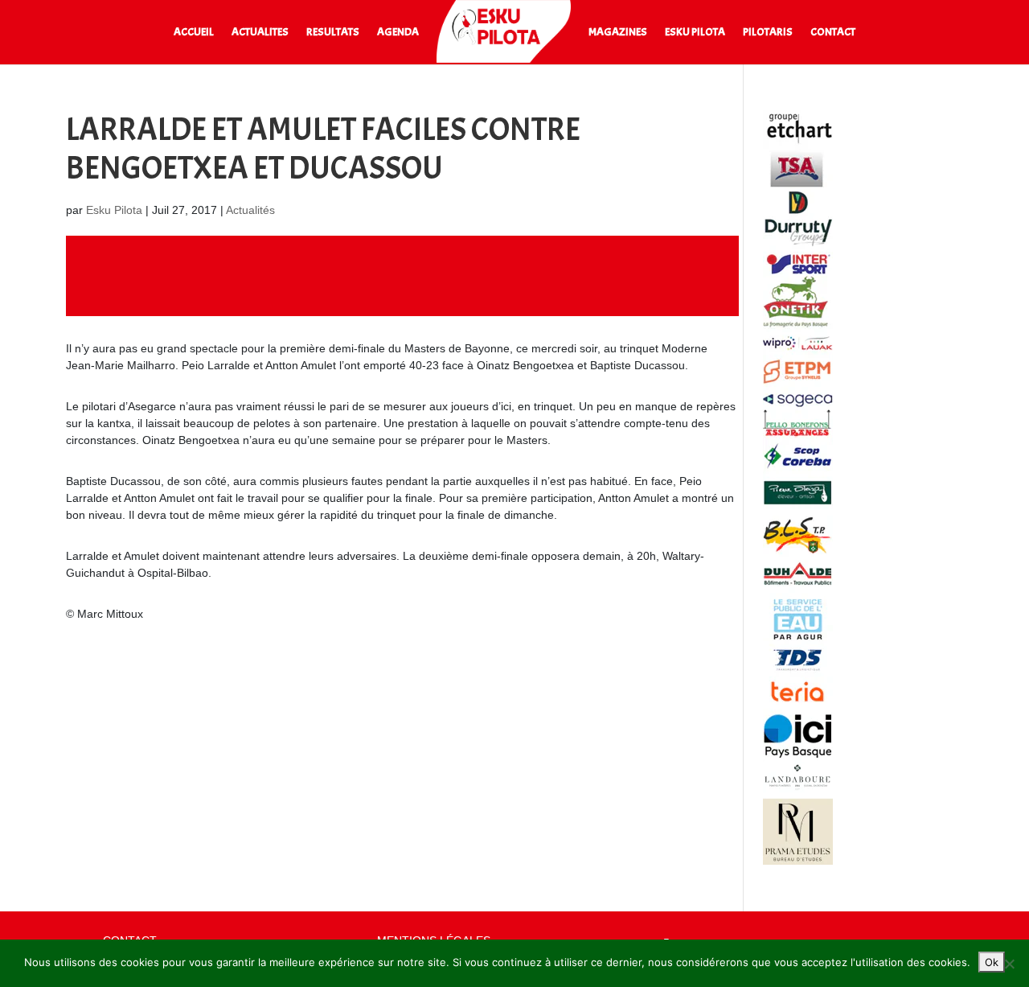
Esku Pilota (114, 210)
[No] (1009, 964)
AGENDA (398, 33)
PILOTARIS (768, 33)
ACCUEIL (194, 33)
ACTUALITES (260, 33)
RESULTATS (332, 33)
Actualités (250, 210)
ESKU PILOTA (695, 33)
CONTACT (832, 33)
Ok (991, 962)
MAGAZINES (617, 33)
